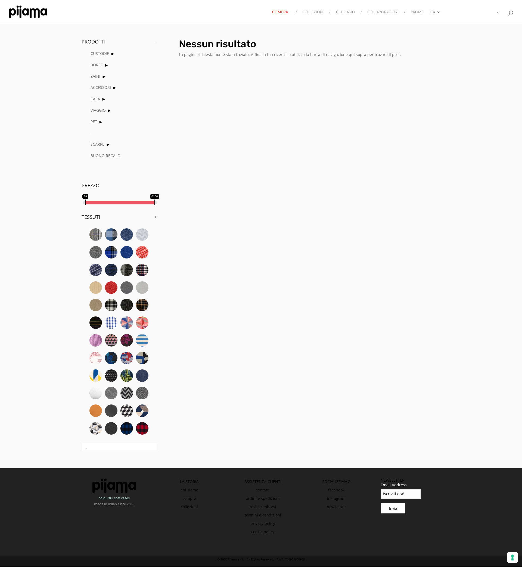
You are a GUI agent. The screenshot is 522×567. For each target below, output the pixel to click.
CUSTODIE (100, 53)
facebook (336, 490)
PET (94, 121)
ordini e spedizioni (263, 498)
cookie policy (262, 531)
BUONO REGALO (105, 155)
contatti (263, 490)
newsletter (336, 506)
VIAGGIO (98, 110)
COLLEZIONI (313, 12)
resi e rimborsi (263, 506)
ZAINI (95, 76)
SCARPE (97, 144)
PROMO (417, 12)
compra (189, 498)
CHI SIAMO (345, 12)
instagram (336, 498)
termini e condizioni (263, 515)
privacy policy (262, 523)
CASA (95, 98)
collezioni (189, 506)
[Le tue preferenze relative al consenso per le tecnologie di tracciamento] (512, 557)
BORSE (97, 64)
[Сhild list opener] (112, 54)
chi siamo (189, 490)
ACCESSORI (101, 87)
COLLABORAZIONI (383, 12)
